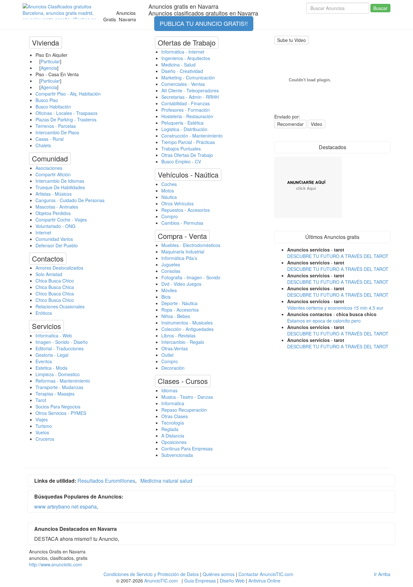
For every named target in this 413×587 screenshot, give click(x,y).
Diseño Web (232, 580)
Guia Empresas (200, 580)
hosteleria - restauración (187, 116)
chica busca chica (54, 287)
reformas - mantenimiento (62, 380)
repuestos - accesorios (185, 210)
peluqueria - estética (182, 122)
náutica (169, 197)
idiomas (169, 390)
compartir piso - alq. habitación (68, 93)
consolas (170, 271)
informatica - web (53, 335)
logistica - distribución (184, 129)
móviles (169, 290)
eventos (43, 361)
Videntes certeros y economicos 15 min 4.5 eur (335, 307)
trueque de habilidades (60, 187)
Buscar (380, 8)
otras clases (174, 416)
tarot (40, 400)
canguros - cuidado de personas (70, 200)
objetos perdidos (53, 213)
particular (50, 61)
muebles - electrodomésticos (190, 245)
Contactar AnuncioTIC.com (265, 574)
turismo (43, 426)
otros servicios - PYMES (60, 413)
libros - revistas (178, 335)
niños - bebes (175, 316)
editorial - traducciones (59, 348)
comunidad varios (54, 239)
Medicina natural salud (166, 480)
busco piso (46, 100)
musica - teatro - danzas (187, 397)
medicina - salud (178, 64)
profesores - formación (185, 110)
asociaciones (48, 168)
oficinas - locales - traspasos (66, 113)
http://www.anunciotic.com (55, 564)
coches (169, 184)
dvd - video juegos (181, 284)
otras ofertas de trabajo (187, 155)
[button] (45, 42)
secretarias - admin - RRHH (190, 97)
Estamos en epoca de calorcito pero (324, 320)
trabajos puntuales (181, 148)
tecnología (172, 422)
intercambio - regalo (182, 342)
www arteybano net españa (65, 506)
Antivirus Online (264, 580)
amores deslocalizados (59, 267)
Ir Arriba (382, 574)
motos (167, 190)
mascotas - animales (56, 206)
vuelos (42, 432)
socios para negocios (57, 406)
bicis (166, 297)
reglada (169, 429)
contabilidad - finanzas (185, 103)
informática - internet (182, 51)
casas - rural (49, 139)
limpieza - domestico (57, 374)
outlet (167, 355)
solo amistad (48, 274)
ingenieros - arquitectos (185, 58)
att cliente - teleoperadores (190, 90)
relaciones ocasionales (60, 306)
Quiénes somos (219, 574)
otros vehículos (177, 203)
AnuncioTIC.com (161, 580)
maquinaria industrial (182, 251)
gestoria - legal (51, 355)
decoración (173, 368)
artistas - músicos (53, 194)
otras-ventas (174, 348)
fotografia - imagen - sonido (190, 277)
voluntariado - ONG (55, 226)
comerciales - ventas (183, 84)
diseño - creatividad (182, 71)
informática (172, 403)
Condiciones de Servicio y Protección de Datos (151, 574)
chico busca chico (54, 300)
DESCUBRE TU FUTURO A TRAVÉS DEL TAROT (337, 256)
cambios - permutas (182, 223)
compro (169, 216)
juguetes (170, 264)
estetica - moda (51, 368)
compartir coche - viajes (61, 219)
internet (43, 232)
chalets (43, 145)
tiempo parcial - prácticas (188, 142)
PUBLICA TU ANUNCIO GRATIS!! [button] (204, 23)
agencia (49, 68)
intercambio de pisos (57, 132)
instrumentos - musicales (187, 322)
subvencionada (177, 455)
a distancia (172, 435)
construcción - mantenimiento (192, 135)
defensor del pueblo (56, 245)
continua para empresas (187, 448)
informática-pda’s (179, 258)
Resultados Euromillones (106, 480)
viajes (41, 419)
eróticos (43, 313)
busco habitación (53, 106)
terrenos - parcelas (55, 126)
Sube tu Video (291, 40)
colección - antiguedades (187, 329)
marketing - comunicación (188, 77)
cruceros (44, 439)
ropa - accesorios (180, 309)
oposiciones (173, 442)
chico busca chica (54, 293)
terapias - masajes (55, 393)
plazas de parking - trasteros (65, 119)
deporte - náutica (179, 303)
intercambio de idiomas (59, 181)
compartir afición (53, 174)
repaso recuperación (184, 410)
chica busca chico (54, 280)
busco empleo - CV (181, 161)
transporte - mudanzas (59, 387)
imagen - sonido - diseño (61, 342)
